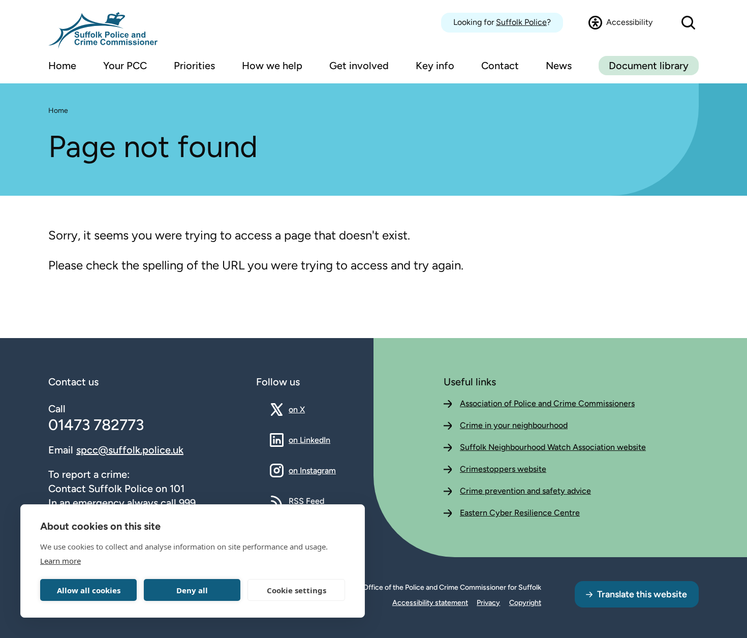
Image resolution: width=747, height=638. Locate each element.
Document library (649, 65)
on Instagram (312, 470)
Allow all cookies (88, 590)
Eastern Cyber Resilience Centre (520, 513)
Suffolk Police (521, 22)
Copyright (525, 602)
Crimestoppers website (503, 469)
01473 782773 (96, 424)
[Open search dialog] (688, 22)
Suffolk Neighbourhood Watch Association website (553, 447)
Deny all (192, 590)
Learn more (60, 561)
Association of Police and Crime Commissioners (547, 403)
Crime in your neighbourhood (514, 425)
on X (306, 409)
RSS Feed (306, 501)
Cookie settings (296, 590)
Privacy (488, 602)
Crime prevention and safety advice (525, 491)
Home (58, 110)
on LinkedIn (309, 440)
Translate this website (642, 594)
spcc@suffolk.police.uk (129, 450)
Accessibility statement (430, 602)
